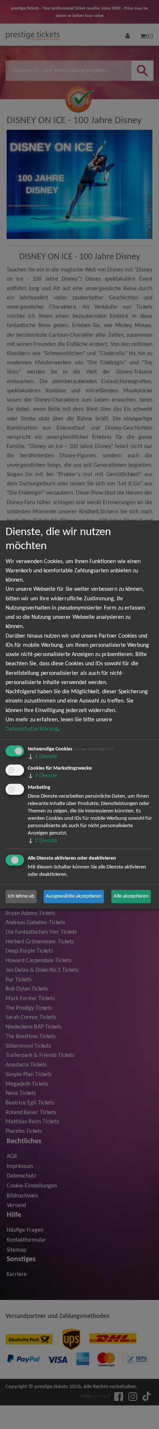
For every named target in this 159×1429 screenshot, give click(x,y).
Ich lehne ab (21, 896)
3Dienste (42, 776)
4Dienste (42, 757)
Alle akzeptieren (131, 896)
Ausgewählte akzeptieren (74, 896)
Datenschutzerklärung (32, 729)
